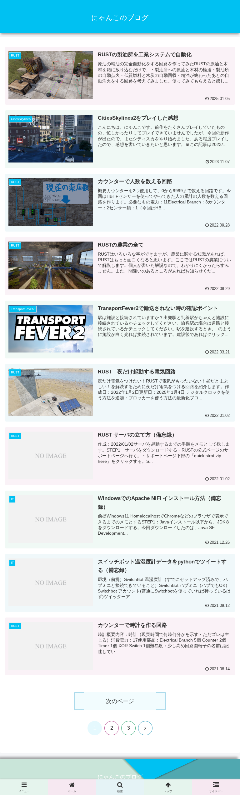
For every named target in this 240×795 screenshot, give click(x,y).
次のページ (120, 701)
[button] (221, 789)
